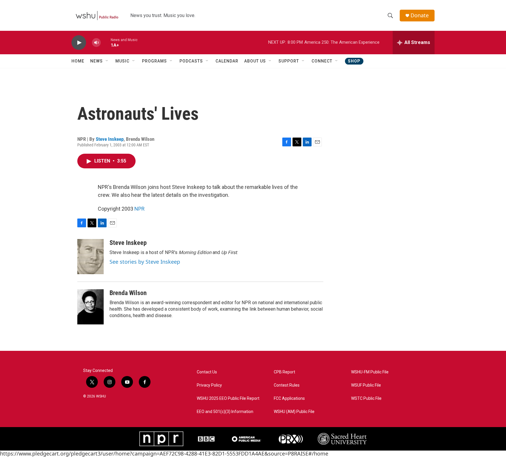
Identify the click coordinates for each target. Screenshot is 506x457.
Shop (354, 61)
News (96, 61)
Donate (420, 15)
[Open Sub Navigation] (107, 61)
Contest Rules (287, 385)
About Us (255, 61)
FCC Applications (289, 398)
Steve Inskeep (110, 139)
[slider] (106, 42)
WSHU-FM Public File (370, 372)
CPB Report (284, 372)
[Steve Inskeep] (90, 256)
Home (77, 61)
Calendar (227, 61)
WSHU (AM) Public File (294, 411)
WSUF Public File (366, 385)
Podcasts (191, 61)
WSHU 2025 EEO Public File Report (228, 398)
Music (122, 61)
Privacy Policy (209, 385)
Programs (154, 61)
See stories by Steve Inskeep (145, 261)
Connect (322, 61)
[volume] (96, 42)
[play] (78, 42)
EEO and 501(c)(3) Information (225, 411)
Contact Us (207, 372)
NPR (139, 209)
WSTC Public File (366, 398)
